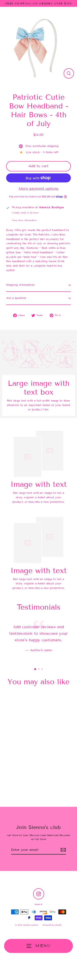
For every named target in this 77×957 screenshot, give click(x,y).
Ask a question (16, 298)
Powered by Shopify (52, 925)
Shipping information (20, 285)
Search (38, 904)
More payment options (38, 189)
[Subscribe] (63, 850)
